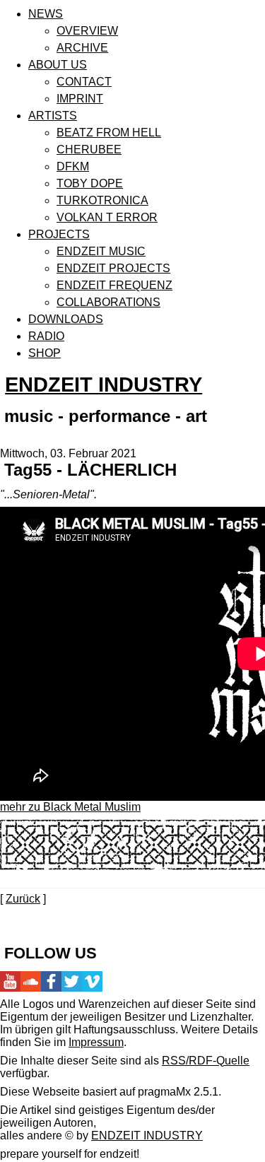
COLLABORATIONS (108, 302)
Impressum (96, 1042)
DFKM (73, 166)
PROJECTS (59, 234)
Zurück (23, 899)
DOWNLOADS (65, 319)
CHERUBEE (89, 149)
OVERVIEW (87, 31)
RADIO (46, 336)
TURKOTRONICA (102, 200)
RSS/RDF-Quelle (205, 1061)
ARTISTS (52, 116)
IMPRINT (80, 99)
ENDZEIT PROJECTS (113, 268)
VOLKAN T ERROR (107, 217)
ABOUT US (57, 65)
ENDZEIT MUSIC (101, 251)
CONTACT (84, 82)
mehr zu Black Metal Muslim (70, 807)
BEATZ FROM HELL (109, 133)
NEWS (45, 14)
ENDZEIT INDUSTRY (103, 384)
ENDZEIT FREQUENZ (114, 285)
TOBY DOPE (90, 183)
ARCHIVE (82, 48)
